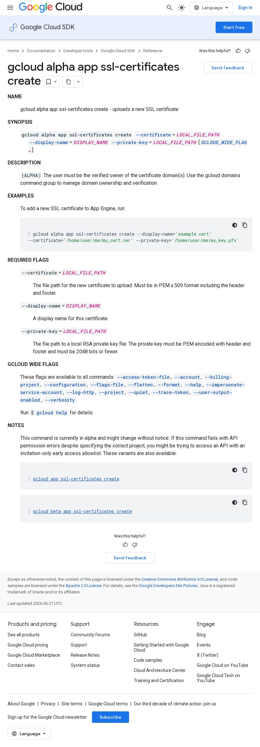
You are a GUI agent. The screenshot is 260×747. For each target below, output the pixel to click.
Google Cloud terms (108, 703)
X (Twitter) (207, 655)
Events (204, 644)
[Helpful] (238, 51)
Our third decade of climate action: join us (175, 703)
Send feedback (227, 68)
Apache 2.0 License (83, 585)
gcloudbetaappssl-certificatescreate (82, 511)
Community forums (90, 634)
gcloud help (51, 413)
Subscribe (110, 717)
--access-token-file (143, 377)
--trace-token (171, 392)
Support (79, 644)
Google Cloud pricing (28, 644)
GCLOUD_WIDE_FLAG (224, 142)
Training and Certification (159, 680)
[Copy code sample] (245, 225)
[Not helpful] (247, 51)
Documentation (41, 50)
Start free (234, 27)
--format (169, 385)
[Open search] (169, 7)
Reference (152, 50)
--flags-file (106, 385)
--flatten (140, 385)
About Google (21, 703)
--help (193, 385)
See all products (24, 634)
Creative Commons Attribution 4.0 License (179, 579)
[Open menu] (10, 7)
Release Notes (85, 655)
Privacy (48, 703)
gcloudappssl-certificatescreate (76, 479)
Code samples (148, 660)
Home (13, 50)
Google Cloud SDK (47, 27)
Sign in (245, 7)
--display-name (48, 142)
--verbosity (60, 400)
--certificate (153, 135)
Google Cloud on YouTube (222, 665)
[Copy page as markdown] (68, 81)
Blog (201, 634)
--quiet (138, 392)
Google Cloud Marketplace (34, 655)
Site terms (72, 703)
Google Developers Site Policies (168, 585)
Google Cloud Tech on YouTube (218, 678)
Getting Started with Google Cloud (161, 647)
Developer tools (78, 50)
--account (187, 377)
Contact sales (21, 665)
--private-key (130, 142)
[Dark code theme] (235, 225)
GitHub (140, 634)
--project (111, 392)
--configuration (65, 385)
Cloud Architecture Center (160, 670)
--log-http (80, 392)
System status (85, 665)
